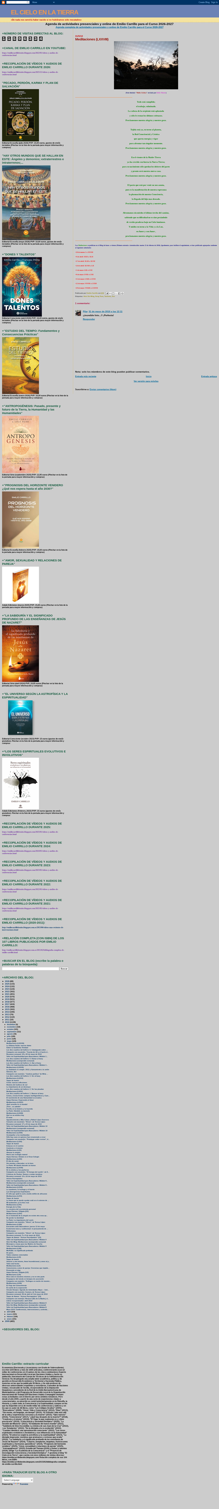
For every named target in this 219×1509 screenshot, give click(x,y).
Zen (113, 296)
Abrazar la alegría (13, 1152)
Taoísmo (107, 296)
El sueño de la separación (16, 1288)
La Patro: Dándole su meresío (18, 1111)
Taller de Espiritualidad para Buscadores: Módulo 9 (26, 1240)
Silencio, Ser (11, 1072)
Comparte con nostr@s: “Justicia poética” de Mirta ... (27, 1074)
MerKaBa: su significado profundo (19, 1250)
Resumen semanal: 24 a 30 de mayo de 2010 (24, 1054)
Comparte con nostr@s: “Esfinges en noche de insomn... (28, 1281)
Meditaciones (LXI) (13, 1257)
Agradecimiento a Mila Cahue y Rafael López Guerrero (27, 1120)
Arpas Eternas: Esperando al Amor (20, 1100)
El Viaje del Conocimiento (16, 1285)
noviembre (11, 1027)
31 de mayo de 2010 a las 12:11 (105, 311)
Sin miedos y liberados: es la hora (19, 1163)
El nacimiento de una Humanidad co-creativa (24, 1098)
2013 (7, 1014)
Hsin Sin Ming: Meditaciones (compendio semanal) (26, 1242)
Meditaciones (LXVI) (14, 1196)
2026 (7, 981)
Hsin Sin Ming (89, 296)
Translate (24, 1484)
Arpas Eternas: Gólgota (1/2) (17, 1272)
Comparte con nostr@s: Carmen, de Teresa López (25, 1292)
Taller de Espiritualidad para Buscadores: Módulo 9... (27, 1181)
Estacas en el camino (14, 1146)
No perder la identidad (15, 1218)
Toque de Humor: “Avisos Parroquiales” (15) (23, 1237)
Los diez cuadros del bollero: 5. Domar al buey (24, 1059)
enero (9, 1319)
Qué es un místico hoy (15, 1115)
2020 (7, 997)
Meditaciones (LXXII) (14, 1133)
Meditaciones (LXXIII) (14, 1113)
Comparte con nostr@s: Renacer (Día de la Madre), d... (27, 1298)
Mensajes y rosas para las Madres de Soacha (24, 1244)
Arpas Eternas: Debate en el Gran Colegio (22, 1157)
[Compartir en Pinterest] (122, 293)
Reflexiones (11, 1231)
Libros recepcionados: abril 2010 (19, 1301)
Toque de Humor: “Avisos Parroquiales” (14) (23, 1296)
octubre (10, 1029)
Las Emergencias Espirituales (18, 1192)
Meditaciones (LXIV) (14, 1213)
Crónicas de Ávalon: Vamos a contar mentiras (24, 1174)
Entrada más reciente (85, 376)
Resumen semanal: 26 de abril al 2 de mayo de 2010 (27, 1294)
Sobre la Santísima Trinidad (17, 1047)
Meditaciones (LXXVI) (14, 1078)
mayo (9, 1041)
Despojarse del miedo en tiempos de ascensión (25, 1279)
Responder (89, 319)
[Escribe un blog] (113, 293)
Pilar (85, 311)
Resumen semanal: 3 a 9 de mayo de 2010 (23, 1235)
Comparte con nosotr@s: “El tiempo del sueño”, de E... (27, 1172)
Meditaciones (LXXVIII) (15, 1043)
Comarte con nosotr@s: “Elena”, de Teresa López (25, 1122)
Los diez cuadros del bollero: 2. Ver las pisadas (25, 1089)
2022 (7, 991)
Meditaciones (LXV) (13, 1205)
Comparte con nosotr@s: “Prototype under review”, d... (28, 1139)
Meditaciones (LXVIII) (14, 1168)
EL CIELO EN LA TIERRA (44, 12)
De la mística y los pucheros (17, 1170)
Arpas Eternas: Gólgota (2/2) (17, 1211)
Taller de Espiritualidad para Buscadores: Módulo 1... (27, 1056)
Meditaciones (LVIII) (14, 1283)
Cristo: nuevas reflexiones (16, 1082)
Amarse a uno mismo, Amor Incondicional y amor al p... (28, 1261)
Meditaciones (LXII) (13, 1248)
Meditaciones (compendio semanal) (20, 1061)
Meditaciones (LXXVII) (15, 1067)
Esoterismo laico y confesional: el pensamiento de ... (27, 1229)
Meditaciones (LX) (13, 1266)
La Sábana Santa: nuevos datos (18, 1045)
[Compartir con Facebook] (119, 293)
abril (9, 1312)
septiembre (12, 1032)
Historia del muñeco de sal (16, 1085)
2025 (7, 984)
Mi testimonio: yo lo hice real (17, 1202)
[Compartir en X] (116, 293)
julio (9, 1036)
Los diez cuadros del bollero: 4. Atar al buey (23, 1063)
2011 (7, 1020)
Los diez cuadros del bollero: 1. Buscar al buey (24, 1093)
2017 (7, 1004)
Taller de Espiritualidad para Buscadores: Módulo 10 (26, 1126)
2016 (7, 1007)
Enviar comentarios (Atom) (103, 389)
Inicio (149, 376)
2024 (7, 986)
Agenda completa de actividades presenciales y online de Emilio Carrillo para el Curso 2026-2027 (110, 27)
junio (9, 1039)
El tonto (9, 1117)
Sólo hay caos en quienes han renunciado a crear (26, 1137)
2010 (7, 1022)
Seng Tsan (99, 296)
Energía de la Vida (13, 1207)
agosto (10, 1034)
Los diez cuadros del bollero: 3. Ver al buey (23, 1076)
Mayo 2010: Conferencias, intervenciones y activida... (27, 1309)
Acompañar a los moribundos (17, 1135)
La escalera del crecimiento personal (21, 1209)
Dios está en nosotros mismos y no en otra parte (25, 1277)
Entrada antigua (209, 376)
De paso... (10, 1253)
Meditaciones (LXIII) (14, 1224)
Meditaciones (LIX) (13, 1274)
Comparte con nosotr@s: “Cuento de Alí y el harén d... (27, 1052)
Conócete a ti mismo (14, 1148)
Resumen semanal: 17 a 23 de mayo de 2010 (24, 1124)
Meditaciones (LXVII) (14, 1187)
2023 (7, 989)
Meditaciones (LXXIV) (14, 1102)
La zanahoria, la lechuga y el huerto (20, 1189)
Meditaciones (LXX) (13, 1150)
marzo (10, 1314)
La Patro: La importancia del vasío (19, 1220)
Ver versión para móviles (146, 381)
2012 (7, 1017)
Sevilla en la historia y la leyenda (19, 1109)
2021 (7, 994)
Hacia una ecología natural (16, 1154)
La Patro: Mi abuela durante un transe (21, 1165)
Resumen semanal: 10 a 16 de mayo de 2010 (24, 1176)
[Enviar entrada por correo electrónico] (107, 293)
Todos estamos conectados (17, 1255)
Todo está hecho (12, 1264)
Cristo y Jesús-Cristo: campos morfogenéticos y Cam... (28, 1096)
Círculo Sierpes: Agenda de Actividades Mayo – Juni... (27, 1290)
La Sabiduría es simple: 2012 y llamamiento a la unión (27, 1069)
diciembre (11, 1024)
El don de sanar (12, 1161)
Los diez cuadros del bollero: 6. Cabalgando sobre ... (27, 1050)
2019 (7, 999)
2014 (7, 1012)
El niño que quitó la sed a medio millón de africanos (26, 1194)
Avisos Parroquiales (14, 1178)
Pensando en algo (13, 1270)
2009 (7, 1321)
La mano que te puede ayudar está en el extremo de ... (27, 1200)
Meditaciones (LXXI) (14, 1141)
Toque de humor (12, 1080)
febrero (10, 1316)
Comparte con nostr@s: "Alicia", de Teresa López (25, 1222)
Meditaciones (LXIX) (14, 1159)
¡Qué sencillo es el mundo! (16, 1104)
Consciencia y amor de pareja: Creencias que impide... (28, 1268)
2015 (7, 1009)
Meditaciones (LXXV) (14, 1091)
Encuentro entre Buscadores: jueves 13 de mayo (25, 1226)
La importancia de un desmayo (18, 1087)
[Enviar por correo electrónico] (110, 293)
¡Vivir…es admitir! (13, 1106)
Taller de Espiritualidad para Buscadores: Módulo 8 (26, 1303)
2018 (7, 1002)
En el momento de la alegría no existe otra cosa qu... (27, 1215)
